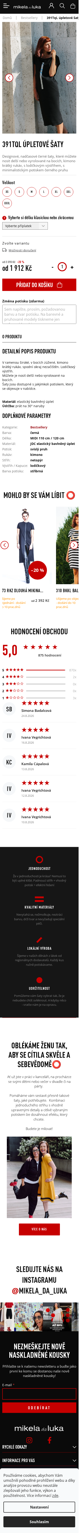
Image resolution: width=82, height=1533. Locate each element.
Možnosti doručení (22, 250)
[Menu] (6, 5)
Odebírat (39, 1407)
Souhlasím (39, 1521)
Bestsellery (38, 427)
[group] (26, 1316)
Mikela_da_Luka (39, 1290)
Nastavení (39, 1507)
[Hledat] (62, 5)
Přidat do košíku (34, 284)
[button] (9, 78)
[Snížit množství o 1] (52, 266)
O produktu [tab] (12, 336)
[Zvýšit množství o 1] (72, 266)
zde (55, 1495)
